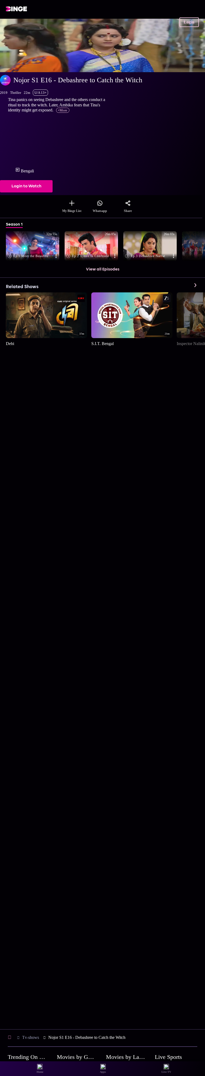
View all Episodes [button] (102, 269)
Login (189, 22)
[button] (35, 246)
